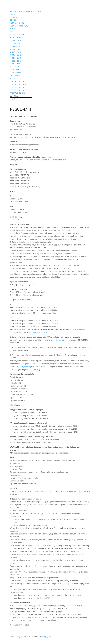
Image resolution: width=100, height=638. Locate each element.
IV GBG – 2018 (15, 55)
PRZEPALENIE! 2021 (18, 90)
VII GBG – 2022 (16, 46)
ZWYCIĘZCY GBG (16, 67)
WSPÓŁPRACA (15, 69)
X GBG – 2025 (15, 37)
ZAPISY (12, 32)
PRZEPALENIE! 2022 (18, 87)
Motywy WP (46, 636)
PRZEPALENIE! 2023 (18, 84)
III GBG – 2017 (15, 58)
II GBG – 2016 (15, 61)
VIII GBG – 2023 (16, 43)
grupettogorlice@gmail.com (54, 340)
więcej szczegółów (40, 332)
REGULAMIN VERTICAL (19, 26)
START (12, 14)
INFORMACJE (15, 75)
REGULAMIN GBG (17, 23)
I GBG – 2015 (15, 64)
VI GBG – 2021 (15, 49)
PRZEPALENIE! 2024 (18, 81)
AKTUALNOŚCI (16, 17)
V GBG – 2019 (15, 52)
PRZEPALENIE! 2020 (18, 93)
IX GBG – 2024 (15, 40)
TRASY (12, 29)
